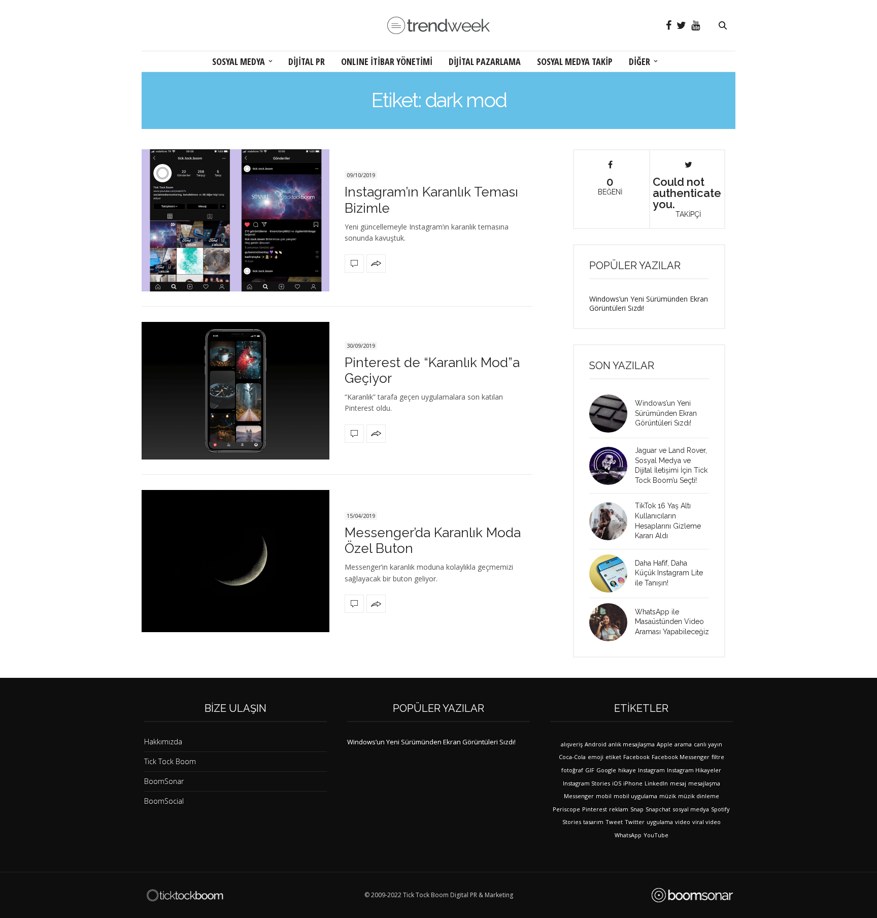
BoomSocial (164, 801)
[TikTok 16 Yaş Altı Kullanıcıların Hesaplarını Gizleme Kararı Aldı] (612, 521)
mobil (604, 796)
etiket (613, 757)
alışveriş (572, 744)
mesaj (678, 783)
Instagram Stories (586, 783)
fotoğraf (572, 770)
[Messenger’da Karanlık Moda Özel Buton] (235, 561)
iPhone (633, 783)
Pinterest (594, 809)
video (682, 822)
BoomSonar (164, 781)
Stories (571, 822)
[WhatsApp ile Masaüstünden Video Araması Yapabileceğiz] (612, 622)
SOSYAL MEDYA (238, 61)
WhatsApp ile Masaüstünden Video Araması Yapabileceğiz (672, 622)
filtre (718, 757)
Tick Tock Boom (170, 761)
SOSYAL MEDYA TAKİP (575, 61)
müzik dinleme (698, 796)
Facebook (636, 757)
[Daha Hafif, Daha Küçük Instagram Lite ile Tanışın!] (612, 573)
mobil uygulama (635, 796)
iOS (616, 783)
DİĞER (639, 61)
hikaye (627, 770)
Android (595, 744)
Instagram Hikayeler (694, 770)
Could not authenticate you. (687, 196)
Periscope (566, 809)
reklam (618, 809)
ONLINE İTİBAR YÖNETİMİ (386, 61)
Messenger (579, 796)
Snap (637, 809)
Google (606, 770)
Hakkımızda (163, 741)
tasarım (593, 822)
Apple (664, 744)
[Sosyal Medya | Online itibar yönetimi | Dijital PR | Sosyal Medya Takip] (438, 26)
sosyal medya (690, 809)
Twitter (635, 822)
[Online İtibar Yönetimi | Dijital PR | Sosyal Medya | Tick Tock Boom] (184, 895)
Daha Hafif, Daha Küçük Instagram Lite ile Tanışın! (669, 573)
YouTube (656, 835)
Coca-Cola (572, 757)
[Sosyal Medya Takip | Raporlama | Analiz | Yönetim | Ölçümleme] (692, 895)
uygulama (660, 822)
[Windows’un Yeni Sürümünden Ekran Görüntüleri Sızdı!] (612, 414)
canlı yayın (708, 744)
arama (683, 744)
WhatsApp (628, 835)
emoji (595, 757)
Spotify (720, 809)
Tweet (614, 822)
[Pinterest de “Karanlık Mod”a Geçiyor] (235, 391)
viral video (706, 822)
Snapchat (658, 809)
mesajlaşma (704, 783)
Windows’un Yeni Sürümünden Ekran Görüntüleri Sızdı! (648, 303)
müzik (667, 796)
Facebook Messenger (681, 757)
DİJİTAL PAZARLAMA (485, 61)
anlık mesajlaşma (632, 744)
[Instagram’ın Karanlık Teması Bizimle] (235, 220)
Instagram (651, 770)
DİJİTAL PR (306, 61)
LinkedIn (656, 783)
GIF (589, 770)
